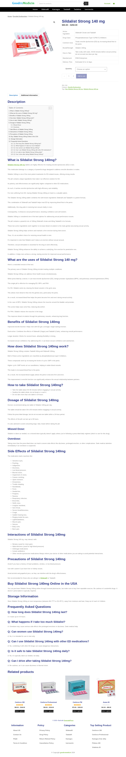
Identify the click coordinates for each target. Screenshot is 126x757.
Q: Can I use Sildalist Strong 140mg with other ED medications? (32, 150)
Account (107, 3)
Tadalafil (66, 9)
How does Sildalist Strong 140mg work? (22, 118)
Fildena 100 (96, 743)
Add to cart (81, 76)
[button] (54, 22)
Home (35, 9)
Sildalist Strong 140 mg (91, 89)
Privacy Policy (44, 730)
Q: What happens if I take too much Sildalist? (27, 145)
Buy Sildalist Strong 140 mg (74, 89)
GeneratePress (68, 720)
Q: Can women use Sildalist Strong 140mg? (27, 148)
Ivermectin (89, 9)
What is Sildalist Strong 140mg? (19, 111)
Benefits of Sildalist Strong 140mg (20, 115)
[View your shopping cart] (114, 3)
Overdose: (16, 127)
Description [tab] (13, 95)
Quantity (68, 69)
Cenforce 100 (97, 730)
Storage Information (17, 139)
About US (16, 730)
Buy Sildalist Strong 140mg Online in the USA (24, 136)
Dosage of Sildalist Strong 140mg (20, 122)
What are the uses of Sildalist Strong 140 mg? (23, 113)
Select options (20, 711)
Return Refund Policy (47, 739)
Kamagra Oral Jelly (99, 739)
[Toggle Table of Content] (49, 108)
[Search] (86, 3)
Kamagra (56, 9)
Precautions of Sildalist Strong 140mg (21, 134)
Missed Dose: (17, 125)
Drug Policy (43, 735)
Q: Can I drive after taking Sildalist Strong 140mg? (28, 154)
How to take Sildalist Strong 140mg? (21, 120)
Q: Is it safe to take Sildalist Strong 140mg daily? (28, 152)
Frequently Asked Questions (19, 141)
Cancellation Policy (46, 743)
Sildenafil (45, 9)
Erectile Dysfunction (20, 16)
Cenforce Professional (100, 735)
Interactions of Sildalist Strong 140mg (21, 131)
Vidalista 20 (96, 747)
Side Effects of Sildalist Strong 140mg (21, 129)
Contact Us (17, 735)
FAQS (15, 739)
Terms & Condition (20, 743)
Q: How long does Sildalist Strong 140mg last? (27, 143)
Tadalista (77, 9)
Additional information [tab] (29, 95)
